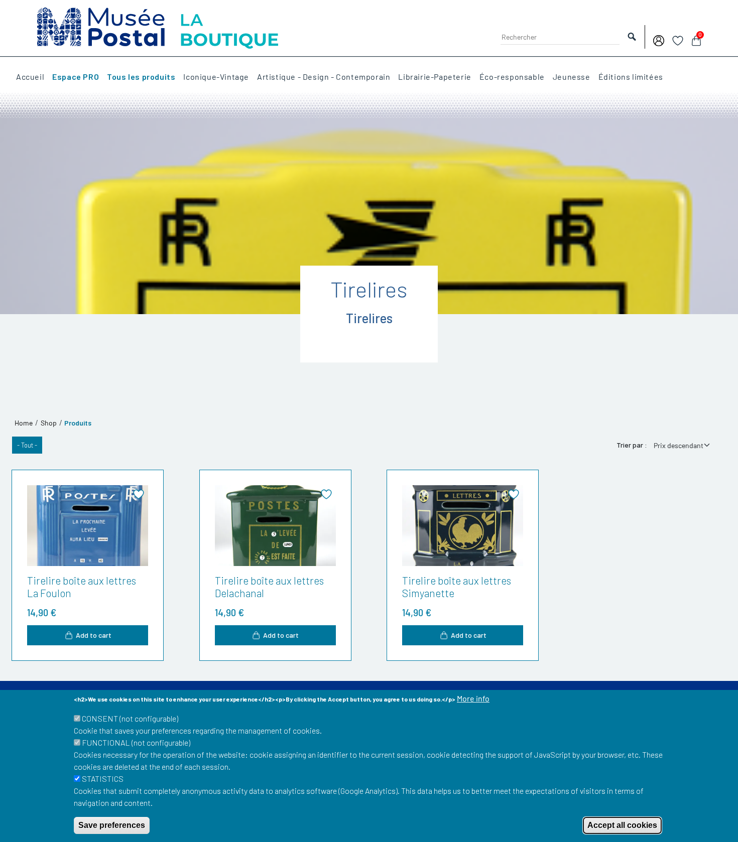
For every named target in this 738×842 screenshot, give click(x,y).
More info (473, 698)
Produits (77, 422)
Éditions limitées (630, 77)
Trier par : (632, 445)
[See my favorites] (677, 39)
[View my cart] (696, 39)
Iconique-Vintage (216, 77)
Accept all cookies (622, 825)
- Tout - (27, 445)
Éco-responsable (512, 77)
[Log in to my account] (658, 39)
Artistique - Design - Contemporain (323, 77)
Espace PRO (75, 77)
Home (24, 422)
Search (632, 37)
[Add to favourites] (138, 494)
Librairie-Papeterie (434, 77)
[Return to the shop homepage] (157, 27)
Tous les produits (141, 77)
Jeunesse (571, 77)
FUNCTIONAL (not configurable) (136, 742)
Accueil (30, 77)
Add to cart (93, 635)
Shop (49, 422)
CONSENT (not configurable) (130, 718)
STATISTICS (103, 778)
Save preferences (111, 825)
